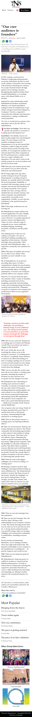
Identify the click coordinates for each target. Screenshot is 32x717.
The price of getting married (14, 630)
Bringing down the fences (13, 608)
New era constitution (10, 623)
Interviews (12, 38)
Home (4, 10)
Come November (16, 686)
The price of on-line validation (15, 637)
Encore (10, 10)
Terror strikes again (10, 615)
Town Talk (16, 706)
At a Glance (25, 10)
